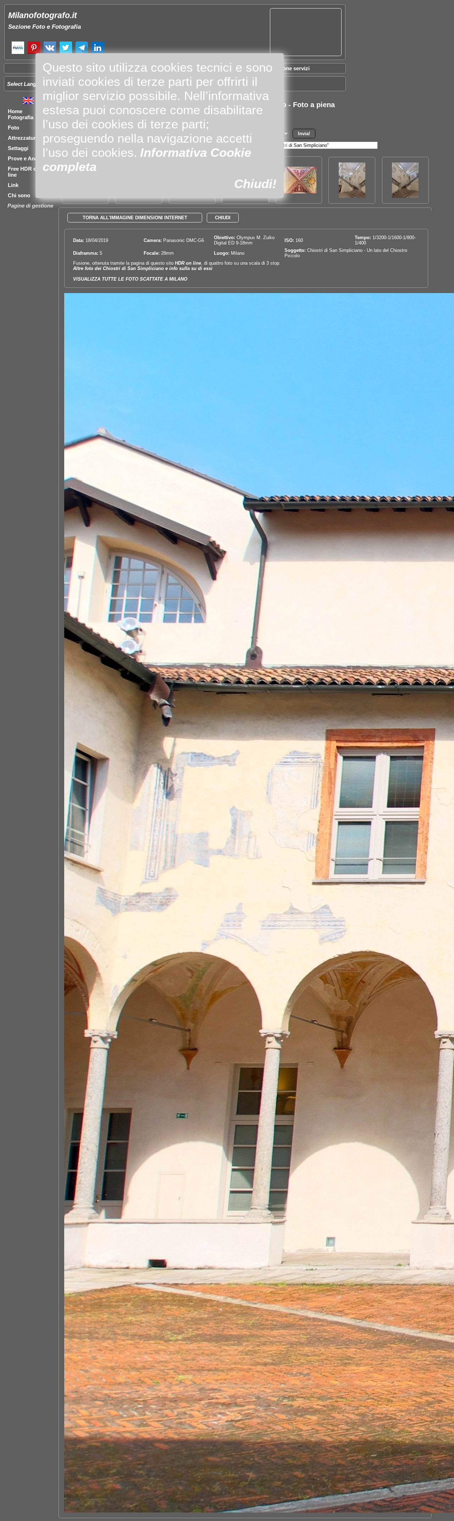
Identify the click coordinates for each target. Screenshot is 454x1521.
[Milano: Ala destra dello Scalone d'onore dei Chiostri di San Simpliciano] (405, 196)
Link (13, 185)
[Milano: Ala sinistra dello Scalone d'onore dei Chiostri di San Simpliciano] (352, 196)
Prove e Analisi (26, 158)
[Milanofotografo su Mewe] (18, 53)
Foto (13, 128)
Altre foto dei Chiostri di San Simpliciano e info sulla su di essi (142, 268)
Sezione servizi (291, 68)
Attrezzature (23, 138)
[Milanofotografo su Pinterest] (34, 53)
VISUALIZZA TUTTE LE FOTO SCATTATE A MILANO (130, 279)
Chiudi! (255, 184)
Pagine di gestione (30, 206)
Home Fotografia (20, 114)
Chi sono (19, 195)
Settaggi (18, 148)
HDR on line (188, 263)
